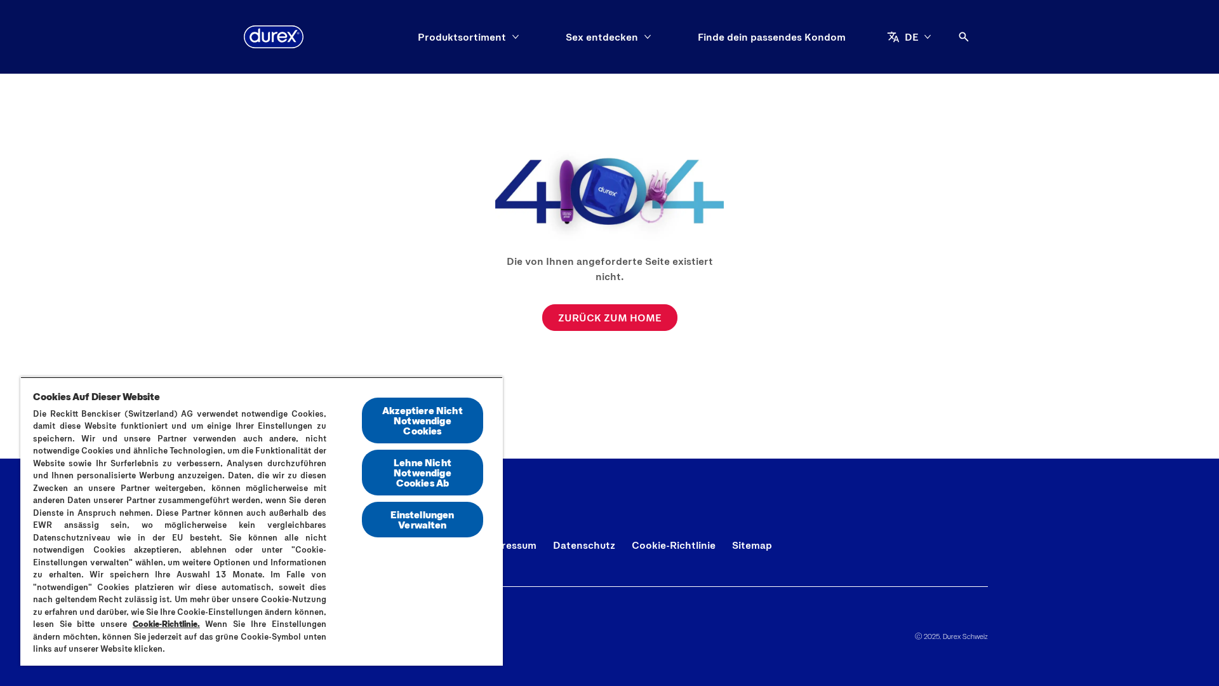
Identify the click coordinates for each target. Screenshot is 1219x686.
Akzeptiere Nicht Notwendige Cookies (422, 420)
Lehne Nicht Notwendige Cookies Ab (422, 472)
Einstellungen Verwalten (422, 519)
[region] (261, 521)
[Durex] (273, 36)
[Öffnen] (963, 36)
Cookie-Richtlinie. (166, 624)
